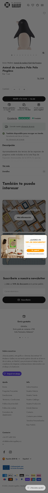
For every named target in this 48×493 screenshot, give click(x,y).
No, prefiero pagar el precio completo (35, 253)
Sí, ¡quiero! (35, 250)
